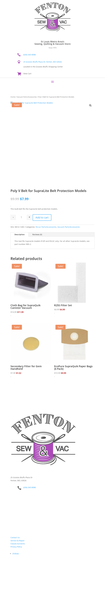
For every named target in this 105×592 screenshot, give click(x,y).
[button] (90, 105)
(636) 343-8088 (29, 54)
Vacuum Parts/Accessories (27, 97)
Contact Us (15, 537)
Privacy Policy (16, 546)
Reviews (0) (37, 234)
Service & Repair (17, 540)
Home (12, 97)
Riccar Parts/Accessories (46, 227)
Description (19, 234)
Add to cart (42, 217)
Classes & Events (17, 543)
